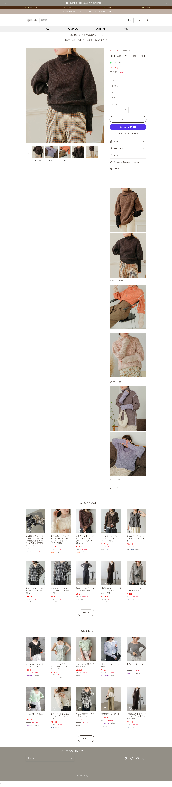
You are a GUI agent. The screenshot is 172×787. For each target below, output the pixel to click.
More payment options (128, 133)
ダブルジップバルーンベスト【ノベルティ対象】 (136, 538)
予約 (126, 29)
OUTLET (100, 29)
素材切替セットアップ (110, 714)
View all (86, 612)
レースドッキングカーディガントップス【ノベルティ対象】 (110, 538)
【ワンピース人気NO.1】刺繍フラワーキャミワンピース (60, 666)
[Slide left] (28, 153)
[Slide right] (101, 153)
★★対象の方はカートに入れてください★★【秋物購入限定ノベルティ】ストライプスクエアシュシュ (35, 540)
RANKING (73, 29)
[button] (22, 20)
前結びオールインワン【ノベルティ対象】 (85, 589)
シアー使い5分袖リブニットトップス (86, 665)
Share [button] (116, 487)
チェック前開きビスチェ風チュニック (85, 715)
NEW (46, 29)
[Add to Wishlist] (29, 530)
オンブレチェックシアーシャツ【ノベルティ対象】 (35, 590)
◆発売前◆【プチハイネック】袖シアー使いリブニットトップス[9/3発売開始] (60, 539)
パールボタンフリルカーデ (35, 715)
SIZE (111, 92)
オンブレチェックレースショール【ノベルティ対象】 (60, 590)
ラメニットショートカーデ (110, 665)
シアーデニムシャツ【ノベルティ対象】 (135, 589)
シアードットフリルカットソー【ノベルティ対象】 (60, 716)
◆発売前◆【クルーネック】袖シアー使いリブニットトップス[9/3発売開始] (85, 539)
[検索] (129, 20)
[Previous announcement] (5, 3)
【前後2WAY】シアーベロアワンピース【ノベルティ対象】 (111, 590)
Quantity (113, 104)
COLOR (113, 80)
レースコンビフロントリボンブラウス (35, 665)
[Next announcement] (167, 3)
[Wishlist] (1, 784)
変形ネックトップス (135, 664)
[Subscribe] (71, 758)
